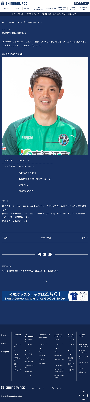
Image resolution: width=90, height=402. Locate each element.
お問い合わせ (17, 370)
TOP (3, 22)
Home (3, 335)
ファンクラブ (28, 375)
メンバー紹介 (41, 360)
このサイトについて (38, 388)
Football (11, 22)
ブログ (15, 350)
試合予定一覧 (58, 356)
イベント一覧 (41, 356)
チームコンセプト (43, 344)
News (3, 343)
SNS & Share (81, 3)
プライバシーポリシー (58, 388)
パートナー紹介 (29, 354)
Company (5, 351)
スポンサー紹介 (58, 366)
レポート (81, 368)
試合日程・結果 (29, 362)
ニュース (20, 22)
